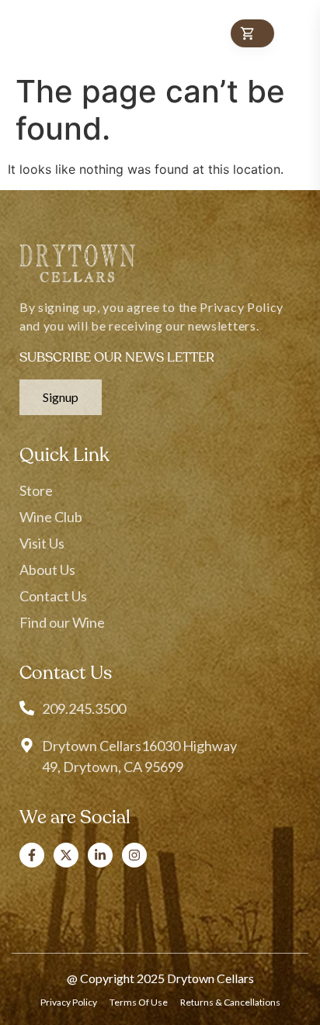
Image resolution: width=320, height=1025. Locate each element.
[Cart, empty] (252, 33)
